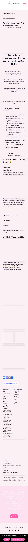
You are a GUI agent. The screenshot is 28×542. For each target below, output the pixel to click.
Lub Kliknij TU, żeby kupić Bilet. (14, 237)
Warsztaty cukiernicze (7, 428)
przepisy (7, 418)
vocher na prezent (7, 427)
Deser (7, 411)
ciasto (4, 411)
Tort (10, 418)
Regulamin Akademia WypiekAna (11, 266)
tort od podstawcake (7, 420)
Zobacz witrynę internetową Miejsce (10, 472)
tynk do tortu (8, 424)
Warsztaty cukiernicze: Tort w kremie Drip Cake (21, 479)
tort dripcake (5, 420)
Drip (10, 411)
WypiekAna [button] (8, 527)
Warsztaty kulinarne (7, 430)
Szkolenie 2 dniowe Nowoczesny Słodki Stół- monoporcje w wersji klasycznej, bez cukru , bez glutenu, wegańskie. (9, 479)
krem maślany (6, 416)
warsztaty (5, 405)
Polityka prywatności (17, 539)
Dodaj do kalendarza (10, 383)
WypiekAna (11, 267)
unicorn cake (9, 426)
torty (7, 423)
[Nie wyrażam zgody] (26, 538)
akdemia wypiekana (7, 410)
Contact (21, 527)
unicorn (4, 426)
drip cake (5, 413)
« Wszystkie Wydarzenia (9, 13)
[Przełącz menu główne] (24, 5)
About (15, 527)
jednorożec (7, 414)
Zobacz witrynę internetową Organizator (17, 402)
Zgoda (6, 539)
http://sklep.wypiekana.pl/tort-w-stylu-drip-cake (7, 436)
